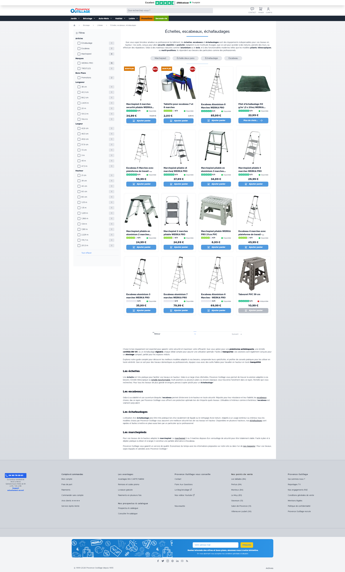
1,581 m (84, 229)
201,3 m (84, 246)
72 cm (84, 150)
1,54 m (84, 224)
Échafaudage (86, 43)
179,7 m (84, 240)
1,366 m (84, 219)
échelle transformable (160, 380)
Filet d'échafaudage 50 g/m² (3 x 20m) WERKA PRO (251, 107)
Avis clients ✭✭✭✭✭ (70, 501)
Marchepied (86, 54)
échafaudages (256, 421)
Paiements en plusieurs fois (130, 495)
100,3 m (84, 114)
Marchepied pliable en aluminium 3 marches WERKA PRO (213, 171)
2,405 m (85, 103)
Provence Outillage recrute (299, 511)
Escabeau (85, 49)
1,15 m (83, 208)
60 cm (84, 192)
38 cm (84, 87)
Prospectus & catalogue (128, 508)
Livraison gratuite (125, 490)
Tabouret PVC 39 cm (249, 294)
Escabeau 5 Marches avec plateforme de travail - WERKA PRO (139, 171)
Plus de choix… (251, 120)
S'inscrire (246, 545)
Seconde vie (161, 19)
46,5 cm (84, 134)
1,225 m (84, 213)
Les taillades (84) (238, 479)
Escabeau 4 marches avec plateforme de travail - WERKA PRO (252, 234)
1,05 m (84, 202)
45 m (83, 161)
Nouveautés (180, 506)
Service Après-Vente (70, 506)
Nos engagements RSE (298, 490)
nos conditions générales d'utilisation (235, 553)
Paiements (65, 490)
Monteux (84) (237, 490)
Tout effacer (86, 253)
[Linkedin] (177, 561)
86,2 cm (84, 98)
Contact (178, 479)
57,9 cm (84, 145)
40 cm (84, 186)
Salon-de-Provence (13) (241, 506)
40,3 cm (85, 92)
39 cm (84, 181)
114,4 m (84, 119)
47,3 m (84, 166)
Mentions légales (295, 501)
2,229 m (84, 235)
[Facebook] (158, 561)
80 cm (84, 197)
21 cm (83, 175)
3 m (83, 155)
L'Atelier (100, 25)
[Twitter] (162, 561)
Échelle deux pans (185, 58)
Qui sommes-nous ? (296, 479)
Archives (269, 568)
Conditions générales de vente (301, 495)
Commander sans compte (72, 495)
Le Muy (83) (236, 495)
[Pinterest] (172, 561)
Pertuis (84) (236, 485)
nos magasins (249, 446)
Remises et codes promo (128, 485)
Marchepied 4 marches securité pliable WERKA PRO (139, 107)
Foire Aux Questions (184, 485)
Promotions (146, 19)
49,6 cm (85, 139)
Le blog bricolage (182, 490)
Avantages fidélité (131, 479)
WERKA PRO (87, 63)
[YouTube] (182, 561)
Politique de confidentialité (299, 506)
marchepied (180, 438)
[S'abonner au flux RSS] (187, 561)
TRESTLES (86, 68)
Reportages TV (294, 485)
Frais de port (66, 485)
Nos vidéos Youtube (184, 495)
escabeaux (262, 398)
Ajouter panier (144, 121)
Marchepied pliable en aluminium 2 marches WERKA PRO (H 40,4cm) (139, 234)
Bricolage (86, 25)
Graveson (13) (237, 501)
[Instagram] (167, 561)
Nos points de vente (242, 474)
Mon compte (66, 479)
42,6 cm (84, 128)
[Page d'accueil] (74, 25)
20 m (83, 108)
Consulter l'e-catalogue (127, 514)
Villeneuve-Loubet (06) (241, 511)
